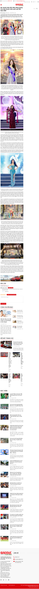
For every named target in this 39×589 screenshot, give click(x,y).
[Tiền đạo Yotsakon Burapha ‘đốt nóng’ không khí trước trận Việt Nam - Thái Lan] (4, 452)
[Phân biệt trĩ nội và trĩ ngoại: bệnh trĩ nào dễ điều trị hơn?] (14, 316)
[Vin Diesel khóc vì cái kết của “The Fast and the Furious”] (4, 485)
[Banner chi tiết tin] (12, 278)
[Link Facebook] (1, 580)
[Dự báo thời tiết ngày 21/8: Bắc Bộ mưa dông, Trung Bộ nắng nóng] (4, 527)
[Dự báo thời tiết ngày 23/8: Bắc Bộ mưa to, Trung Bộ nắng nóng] (4, 406)
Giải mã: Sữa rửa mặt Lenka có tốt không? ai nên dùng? (6, 320)
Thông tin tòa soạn (27, 1)
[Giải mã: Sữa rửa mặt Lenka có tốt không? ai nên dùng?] (6, 313)
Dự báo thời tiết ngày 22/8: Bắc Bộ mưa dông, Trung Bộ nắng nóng (16, 439)
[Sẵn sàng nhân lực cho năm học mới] (16, 375)
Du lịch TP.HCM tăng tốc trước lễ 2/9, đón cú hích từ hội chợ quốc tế (16, 462)
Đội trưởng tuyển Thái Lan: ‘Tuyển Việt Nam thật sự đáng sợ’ (16, 416)
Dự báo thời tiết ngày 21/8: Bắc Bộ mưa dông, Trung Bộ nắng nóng (16, 526)
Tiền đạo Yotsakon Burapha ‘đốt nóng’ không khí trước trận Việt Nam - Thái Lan (16, 451)
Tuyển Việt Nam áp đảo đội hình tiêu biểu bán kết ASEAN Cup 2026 (16, 538)
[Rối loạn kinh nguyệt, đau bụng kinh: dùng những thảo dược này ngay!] (14, 321)
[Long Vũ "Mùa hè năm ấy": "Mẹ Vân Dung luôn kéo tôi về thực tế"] (4, 396)
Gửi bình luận (3, 303)
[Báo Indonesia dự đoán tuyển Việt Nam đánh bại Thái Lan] (4, 507)
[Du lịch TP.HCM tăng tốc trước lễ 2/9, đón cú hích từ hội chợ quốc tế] (4, 462)
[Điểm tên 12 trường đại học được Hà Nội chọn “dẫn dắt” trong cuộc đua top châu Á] (4, 474)
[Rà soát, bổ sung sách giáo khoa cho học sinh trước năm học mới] (6, 345)
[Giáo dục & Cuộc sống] (19, 4)
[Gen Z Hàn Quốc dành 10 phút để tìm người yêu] (4, 375)
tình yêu (16, 268)
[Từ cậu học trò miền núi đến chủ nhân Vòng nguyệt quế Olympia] (4, 516)
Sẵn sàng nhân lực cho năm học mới (22, 378)
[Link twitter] (3, 580)
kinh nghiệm (15, 196)
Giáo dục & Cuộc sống (29, 585)
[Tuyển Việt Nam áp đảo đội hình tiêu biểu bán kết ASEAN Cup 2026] (4, 538)
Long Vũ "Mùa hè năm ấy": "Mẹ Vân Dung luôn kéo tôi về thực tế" (16, 395)
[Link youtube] (8, 580)
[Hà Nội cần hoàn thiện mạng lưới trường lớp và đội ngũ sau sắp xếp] (4, 495)
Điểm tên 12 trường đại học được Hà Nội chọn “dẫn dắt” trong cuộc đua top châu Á (16, 473)
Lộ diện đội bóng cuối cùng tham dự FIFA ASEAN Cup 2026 (22, 358)
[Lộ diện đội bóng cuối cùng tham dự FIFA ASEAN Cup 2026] (16, 354)
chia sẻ (5, 193)
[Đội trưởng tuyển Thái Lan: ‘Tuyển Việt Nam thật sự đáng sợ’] (4, 417)
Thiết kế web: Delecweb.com (33, 587)
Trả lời (3, 291)
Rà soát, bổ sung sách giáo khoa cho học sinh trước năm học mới (18, 343)
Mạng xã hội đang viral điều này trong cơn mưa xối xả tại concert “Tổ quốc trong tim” (10, 359)
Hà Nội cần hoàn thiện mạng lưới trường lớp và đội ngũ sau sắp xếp (16, 494)
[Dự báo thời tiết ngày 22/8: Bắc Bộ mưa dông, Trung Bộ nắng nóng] (4, 440)
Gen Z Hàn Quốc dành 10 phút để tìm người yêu (10, 378)
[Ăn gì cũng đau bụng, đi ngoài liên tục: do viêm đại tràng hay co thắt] (14, 327)
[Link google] (6, 580)
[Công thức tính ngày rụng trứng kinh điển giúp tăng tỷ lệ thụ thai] (14, 311)
